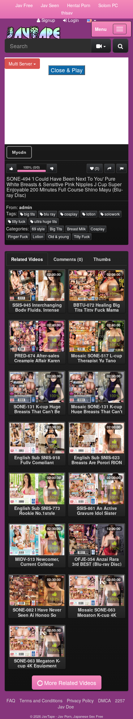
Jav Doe (66, 707)
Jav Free (24, 5)
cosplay (70, 214)
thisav (67, 13)
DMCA (104, 700)
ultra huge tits (45, 221)
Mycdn (19, 152)
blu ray (49, 214)
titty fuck (18, 221)
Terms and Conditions (40, 700)
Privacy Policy (80, 700)
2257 (120, 700)
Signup (47, 20)
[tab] (27, 259)
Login (73, 20)
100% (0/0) (35, 169)
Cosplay (98, 228)
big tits (29, 214)
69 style (38, 228)
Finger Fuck (18, 236)
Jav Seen (50, 5)
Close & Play (67, 70)
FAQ (10, 700)
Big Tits (56, 228)
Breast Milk (76, 228)
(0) (96, 168)
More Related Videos (69, 683)
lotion (90, 214)
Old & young (58, 236)
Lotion (38, 236)
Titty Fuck (82, 236)
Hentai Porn (78, 5)
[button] (91, 20)
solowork (112, 214)
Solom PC (108, 5)
